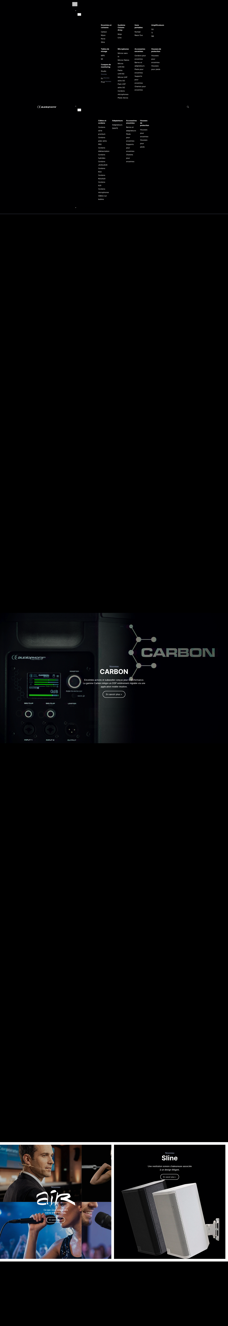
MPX (103, 55)
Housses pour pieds (143, 143)
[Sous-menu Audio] (79, 14)
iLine (120, 38)
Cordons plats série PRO (102, 140)
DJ (102, 78)
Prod (103, 82)
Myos (103, 35)
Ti (152, 33)
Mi (102, 59)
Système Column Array (121, 27)
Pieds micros (123, 98)
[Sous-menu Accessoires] (79, 110)
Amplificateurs (157, 25)
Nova (103, 39)
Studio (103, 71)
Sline (103, 42)
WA (152, 36)
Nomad (137, 32)
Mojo (120, 34)
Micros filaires (123, 60)
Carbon (104, 32)
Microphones (123, 49)
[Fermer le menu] (74, 4)
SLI (152, 29)
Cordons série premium (101, 130)
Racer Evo (139, 35)
